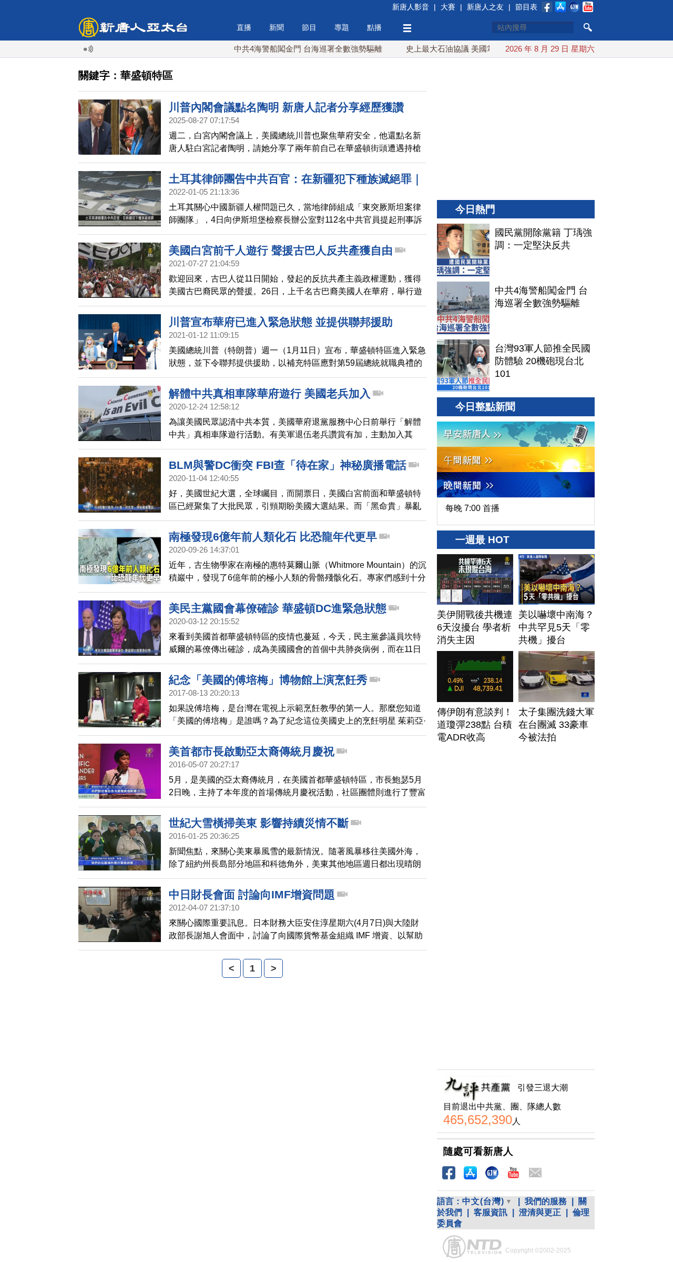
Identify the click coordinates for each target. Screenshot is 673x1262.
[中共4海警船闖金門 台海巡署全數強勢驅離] (463, 308)
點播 (374, 27)
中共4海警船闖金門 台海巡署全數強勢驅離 (283, 48)
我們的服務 (546, 1201)
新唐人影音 (410, 7)
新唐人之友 (485, 7)
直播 (244, 27)
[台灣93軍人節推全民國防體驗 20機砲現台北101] (463, 365)
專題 (341, 27)
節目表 (526, 7)
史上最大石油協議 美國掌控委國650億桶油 (455, 48)
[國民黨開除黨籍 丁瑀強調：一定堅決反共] (463, 250)
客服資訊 (490, 1212)
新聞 (276, 27)
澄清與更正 (540, 1212)
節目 (309, 27)
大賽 (448, 7)
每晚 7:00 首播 (472, 508)
